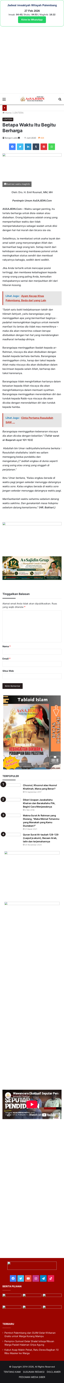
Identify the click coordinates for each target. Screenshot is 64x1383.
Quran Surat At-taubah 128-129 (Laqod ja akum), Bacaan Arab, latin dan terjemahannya (40, 838)
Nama (6, 646)
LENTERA (18, 112)
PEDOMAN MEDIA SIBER (32, 1377)
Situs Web (8, 670)
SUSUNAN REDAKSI (33, 1371)
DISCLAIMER (54, 1371)
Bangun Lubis (11, 138)
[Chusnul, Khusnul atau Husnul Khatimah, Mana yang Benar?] (11, 789)
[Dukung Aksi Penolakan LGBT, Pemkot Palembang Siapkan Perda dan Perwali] (11, 1299)
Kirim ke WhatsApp (32, 19)
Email (6, 658)
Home (8, 112)
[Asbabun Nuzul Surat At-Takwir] (52, 1310)
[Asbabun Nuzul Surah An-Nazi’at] (32, 1310)
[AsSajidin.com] (32, 99)
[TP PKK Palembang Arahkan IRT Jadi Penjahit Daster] (52, 1299)
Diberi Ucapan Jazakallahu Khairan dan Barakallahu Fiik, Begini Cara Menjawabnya (39, 803)
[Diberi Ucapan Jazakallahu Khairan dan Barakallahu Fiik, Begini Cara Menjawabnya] (11, 804)
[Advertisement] (32, 60)
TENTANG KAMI (12, 1371)
